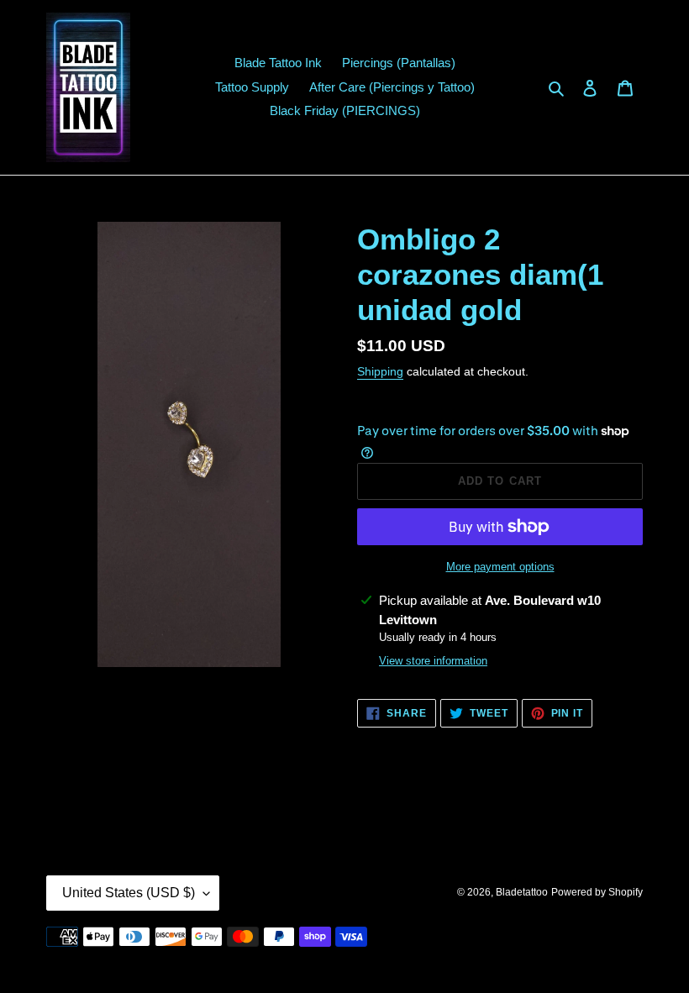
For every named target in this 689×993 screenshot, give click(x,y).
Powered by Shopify (597, 892)
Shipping (380, 371)
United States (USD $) (128, 892)
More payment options (500, 566)
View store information (433, 660)
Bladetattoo (522, 892)
